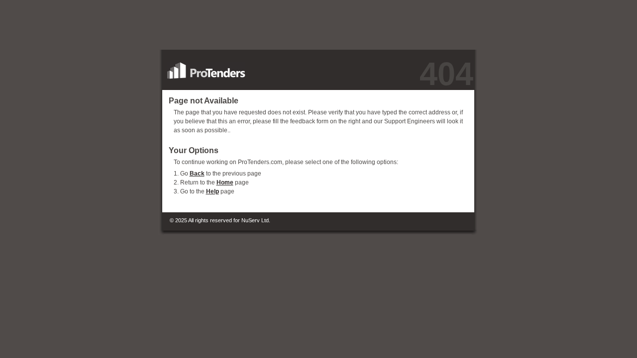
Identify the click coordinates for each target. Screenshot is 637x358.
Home (224, 182)
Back (197, 173)
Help (212, 191)
